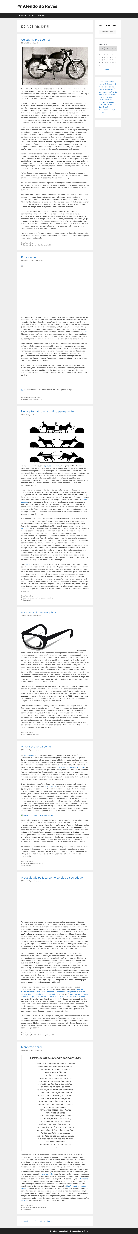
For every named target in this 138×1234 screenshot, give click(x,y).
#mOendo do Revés (37, 6)
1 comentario (27, 600)
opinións (47, 1035)
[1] (86, 332)
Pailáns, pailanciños (47, 1174)
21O (24, 399)
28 (41, 1221)
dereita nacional (50, 786)
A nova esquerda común (36, 746)
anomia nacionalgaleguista (38, 612)
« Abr (107, 70)
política (50, 598)
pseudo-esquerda (52, 466)
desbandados (29, 755)
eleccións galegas (32, 399)
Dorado (25, 245)
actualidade (26, 397)
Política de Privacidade (26, 15)
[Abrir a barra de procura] (118, 15)
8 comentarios (27, 865)
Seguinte (48, 1221)
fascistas (24, 1200)
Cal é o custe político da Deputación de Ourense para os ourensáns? (108, 94)
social (40, 399)
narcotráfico (37, 245)
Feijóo (30, 245)
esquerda (26, 863)
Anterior (25, 1221)
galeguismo (33, 1207)
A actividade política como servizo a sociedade (52, 877)
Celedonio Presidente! (35, 39)
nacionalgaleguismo (41, 598)
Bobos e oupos (31, 257)
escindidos (25, 528)
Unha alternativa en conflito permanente (47, 411)
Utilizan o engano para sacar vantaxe (71, 767)
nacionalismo (34, 863)
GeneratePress (83, 1231)
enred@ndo (42, 15)
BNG (24, 734)
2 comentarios (27, 1209)
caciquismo (26, 1035)
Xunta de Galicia (46, 245)
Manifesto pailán (32, 1047)
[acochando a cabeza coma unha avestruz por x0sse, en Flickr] (37, 815)
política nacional (28, 243)
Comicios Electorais (37, 1035)
